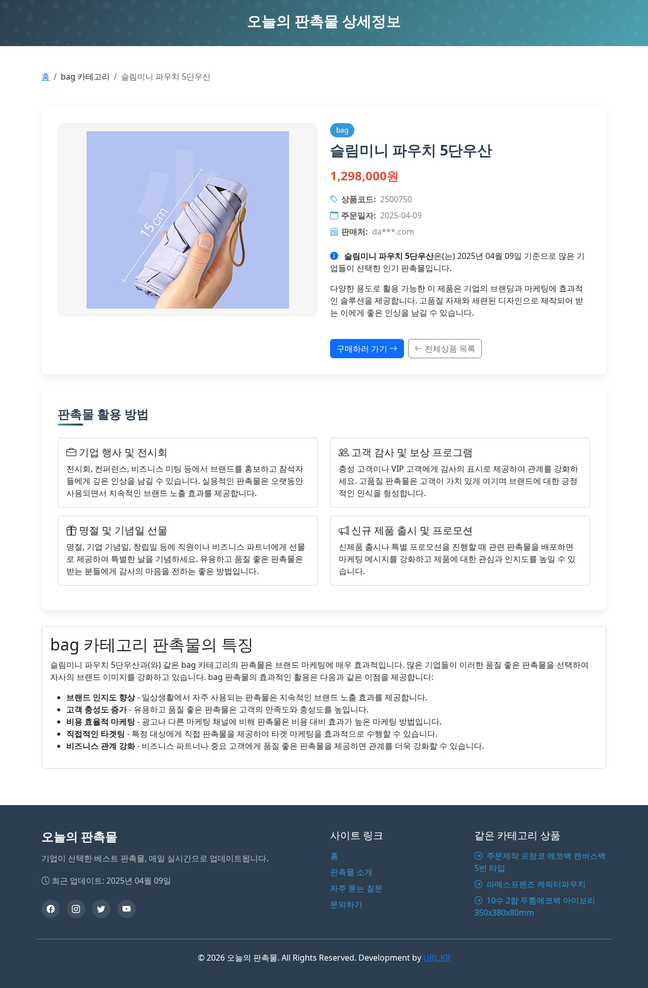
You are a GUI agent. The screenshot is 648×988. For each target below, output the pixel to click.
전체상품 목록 (449, 348)
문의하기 (346, 904)
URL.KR (437, 957)
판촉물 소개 (351, 872)
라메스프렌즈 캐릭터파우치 (535, 884)
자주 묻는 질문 (356, 888)
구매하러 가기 (363, 348)
